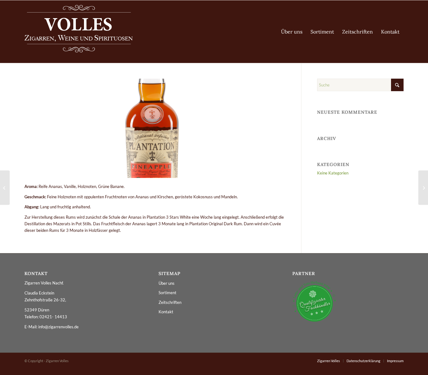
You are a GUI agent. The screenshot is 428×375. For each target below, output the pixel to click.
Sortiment (167, 292)
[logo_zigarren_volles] (78, 31)
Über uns (167, 283)
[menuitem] (291, 31)
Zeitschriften (170, 302)
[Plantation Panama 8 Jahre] (423, 187)
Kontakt (166, 311)
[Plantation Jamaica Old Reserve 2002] (5, 187)
